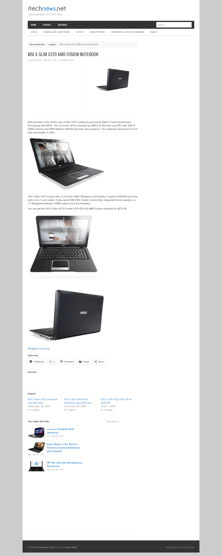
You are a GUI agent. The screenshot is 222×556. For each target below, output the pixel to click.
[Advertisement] (131, 10)
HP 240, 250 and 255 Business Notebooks (64, 464)
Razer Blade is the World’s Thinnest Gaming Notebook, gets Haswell (63, 447)
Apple (34, 32)
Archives (62, 24)
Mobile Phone (96, 32)
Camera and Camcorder (56, 32)
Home (33, 24)
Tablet (153, 32)
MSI (30, 348)
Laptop (80, 32)
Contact (47, 24)
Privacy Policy (71, 547)
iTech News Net (37, 44)
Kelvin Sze (36, 60)
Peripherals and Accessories (128, 32)
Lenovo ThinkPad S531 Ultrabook (60, 431)
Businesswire (41, 348)
